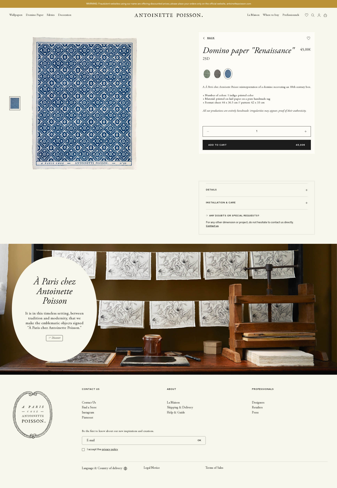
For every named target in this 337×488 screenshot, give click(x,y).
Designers (258, 402)
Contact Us (89, 402)
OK (199, 440)
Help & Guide (176, 412)
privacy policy (110, 449)
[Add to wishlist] (308, 38)
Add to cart (217, 145)
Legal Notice (152, 468)
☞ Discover (54, 338)
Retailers (257, 407)
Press (255, 412)
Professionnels (291, 14)
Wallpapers (15, 14)
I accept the (102, 449)
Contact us (212, 226)
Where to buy (271, 14)
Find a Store (89, 407)
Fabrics (51, 14)
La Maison (253, 14)
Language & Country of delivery (102, 468)
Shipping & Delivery (180, 407)
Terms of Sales (214, 468)
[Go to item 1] (14, 103)
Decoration (64, 14)
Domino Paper (34, 14)
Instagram (88, 412)
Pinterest (87, 417)
